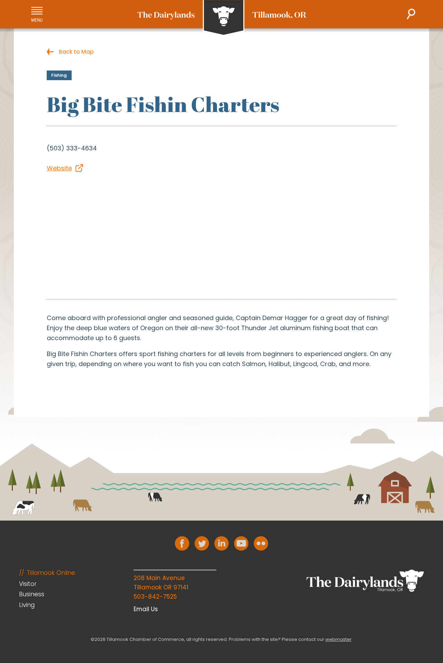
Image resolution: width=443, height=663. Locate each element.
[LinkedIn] (221, 543)
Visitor (28, 584)
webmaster (338, 639)
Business (31, 594)
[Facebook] (182, 543)
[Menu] (37, 14)
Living (27, 605)
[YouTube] (241, 543)
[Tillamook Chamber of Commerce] (221, 18)
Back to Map (76, 52)
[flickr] (261, 543)
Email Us (146, 609)
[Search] (411, 14)
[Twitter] (202, 543)
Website (59, 168)
